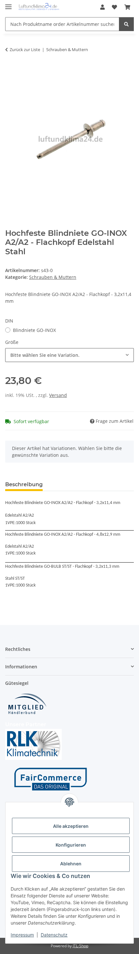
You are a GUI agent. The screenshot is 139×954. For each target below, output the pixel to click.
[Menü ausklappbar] (8, 4)
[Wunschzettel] (114, 7)
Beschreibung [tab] (24, 484)
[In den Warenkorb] (10, 69)
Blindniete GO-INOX (34, 330)
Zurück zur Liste (25, 49)
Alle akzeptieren (71, 826)
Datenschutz (54, 935)
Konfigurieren (71, 845)
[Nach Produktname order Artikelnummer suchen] (126, 24)
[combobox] (69, 355)
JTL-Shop (80, 946)
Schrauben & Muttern (52, 277)
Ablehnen (70, 863)
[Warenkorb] (127, 7)
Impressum (22, 935)
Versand (58, 395)
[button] (102, 7)
